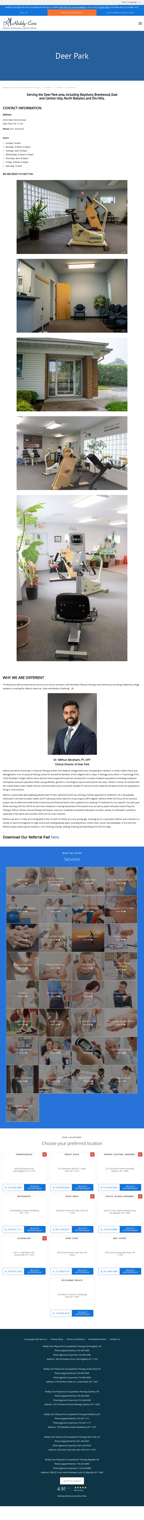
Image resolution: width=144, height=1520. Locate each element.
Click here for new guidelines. (73, 7)
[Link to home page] (19, 23)
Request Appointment (34, 1187)
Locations (59, 87)
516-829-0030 (103, 7)
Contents (47, 87)
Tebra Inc (43, 1339)
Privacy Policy (57, 1339)
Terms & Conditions (76, 1339)
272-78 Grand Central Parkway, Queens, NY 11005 (119, 1170)
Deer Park (71, 87)
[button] (72, 12)
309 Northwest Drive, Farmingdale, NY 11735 (24, 1170)
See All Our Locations (72, 1481)
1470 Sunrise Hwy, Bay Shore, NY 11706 (119, 1253)
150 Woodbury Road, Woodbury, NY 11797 (24, 1211)
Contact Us (115, 1339)
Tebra (84, 1496)
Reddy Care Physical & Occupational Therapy (21, 87)
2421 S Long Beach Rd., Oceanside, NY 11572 (24, 1253)
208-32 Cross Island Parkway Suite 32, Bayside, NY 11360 (120, 1211)
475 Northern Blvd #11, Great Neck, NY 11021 (72, 1170)
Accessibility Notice (97, 1339)
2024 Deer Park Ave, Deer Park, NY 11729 (72, 1211)
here (55, 837)
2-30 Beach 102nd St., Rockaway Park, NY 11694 (72, 1295)
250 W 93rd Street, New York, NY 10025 (72, 1253)
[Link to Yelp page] (44, 1154)
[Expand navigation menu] (140, 23)
